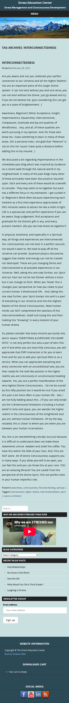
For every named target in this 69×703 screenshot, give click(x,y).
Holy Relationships (16, 567)
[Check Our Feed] (45, 697)
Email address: (10, 604)
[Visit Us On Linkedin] (38, 697)
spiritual (60, 487)
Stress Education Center (35, 3)
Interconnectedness (18, 63)
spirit (63, 491)
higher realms (32, 491)
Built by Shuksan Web (15, 653)
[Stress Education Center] (34, 37)
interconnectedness (50, 491)
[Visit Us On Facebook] (23, 697)
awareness (17, 487)
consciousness (30, 487)
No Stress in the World (18, 572)
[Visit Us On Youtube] (30, 697)
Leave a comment (12, 495)
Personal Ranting (47, 487)
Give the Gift (13, 578)
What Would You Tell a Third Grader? (25, 584)
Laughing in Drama (16, 590)
